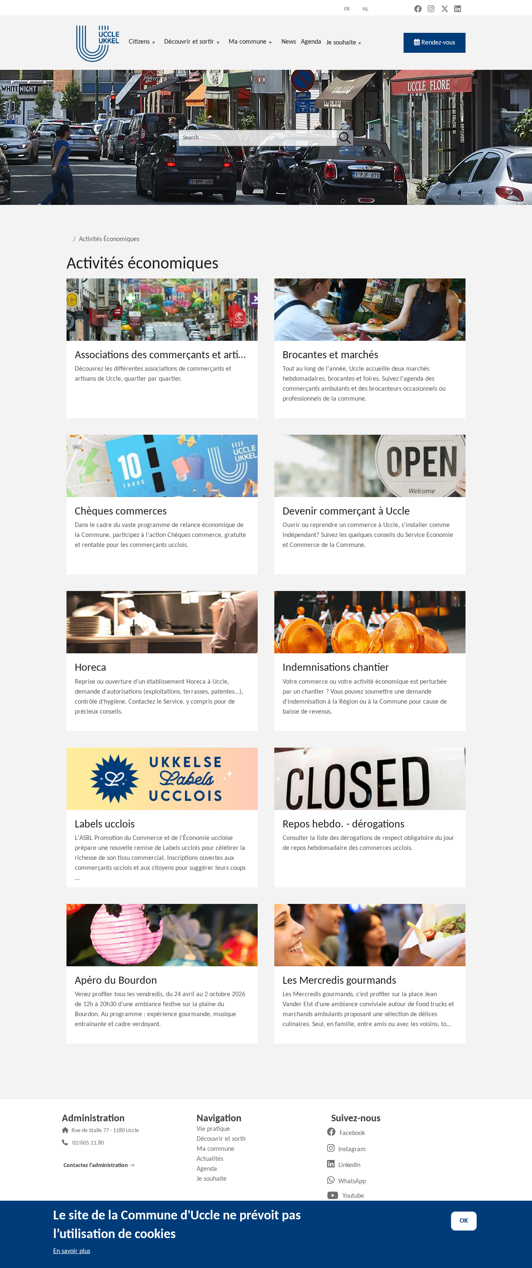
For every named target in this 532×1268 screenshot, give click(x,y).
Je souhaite (341, 43)
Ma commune (218, 1149)
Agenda (210, 1169)
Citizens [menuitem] (139, 43)
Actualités (213, 1159)
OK (464, 1221)
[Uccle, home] (97, 42)
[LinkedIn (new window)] (457, 9)
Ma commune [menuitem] (247, 43)
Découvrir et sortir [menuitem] (189, 43)
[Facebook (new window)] (418, 9)
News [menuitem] (288, 42)
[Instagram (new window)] (431, 9)
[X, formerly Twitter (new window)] (445, 9)
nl (365, 9)
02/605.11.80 (88, 1143)
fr (347, 9)
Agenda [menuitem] (311, 42)
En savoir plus (71, 1251)
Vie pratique (216, 1129)
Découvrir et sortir (224, 1139)
